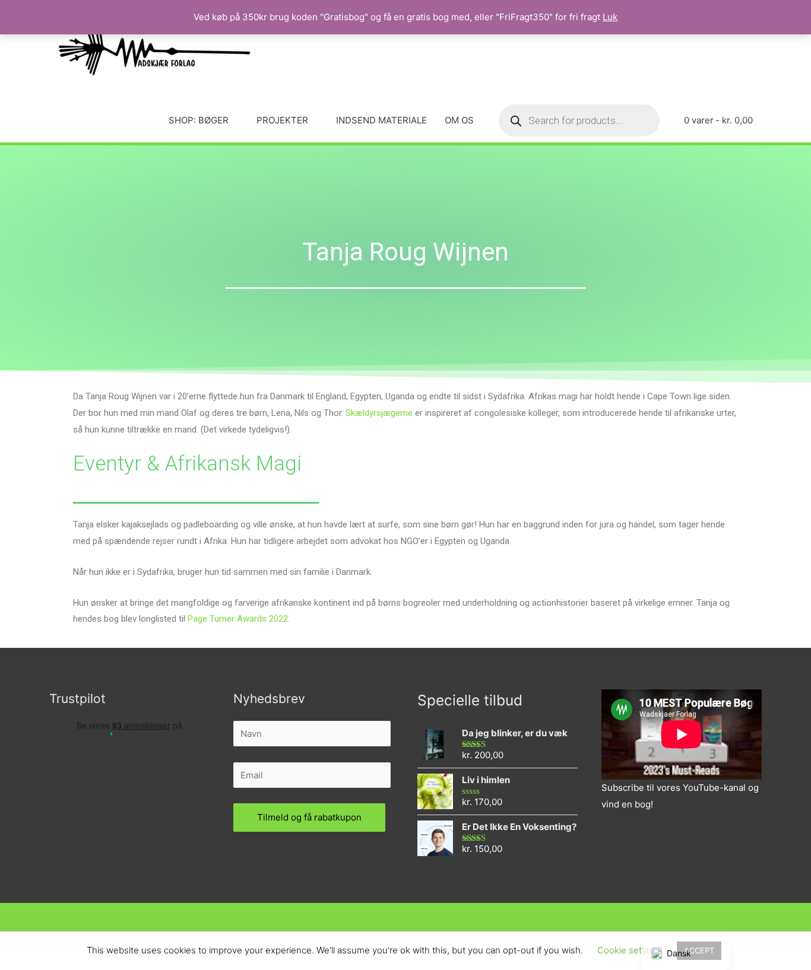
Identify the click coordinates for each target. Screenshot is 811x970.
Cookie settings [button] (629, 950)
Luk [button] (610, 17)
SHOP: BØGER (199, 120)
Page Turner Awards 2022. (239, 618)
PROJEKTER (282, 120)
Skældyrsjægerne (379, 413)
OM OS (459, 120)
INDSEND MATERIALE (381, 120)
